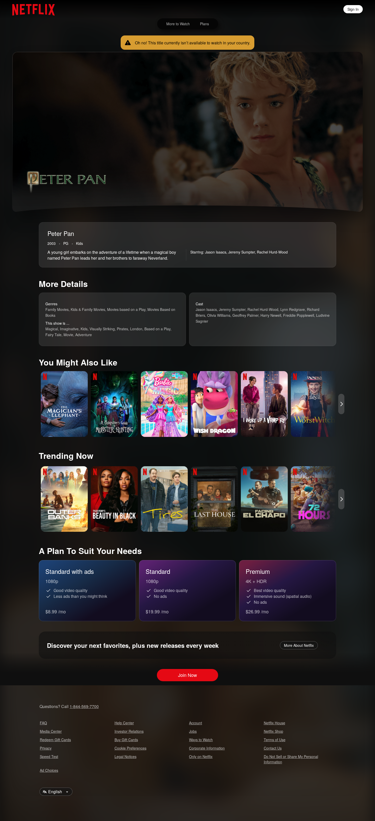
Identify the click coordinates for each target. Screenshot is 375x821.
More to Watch (178, 23)
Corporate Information (207, 748)
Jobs (193, 731)
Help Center (124, 722)
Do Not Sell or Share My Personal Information (291, 759)
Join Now (187, 675)
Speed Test (49, 756)
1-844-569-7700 (84, 706)
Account (195, 722)
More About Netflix (299, 645)
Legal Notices (125, 756)
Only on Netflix (200, 756)
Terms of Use (274, 739)
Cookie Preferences (130, 748)
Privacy (46, 748)
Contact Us (273, 748)
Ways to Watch (201, 739)
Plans (204, 23)
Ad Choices (49, 770)
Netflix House (274, 722)
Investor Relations (129, 731)
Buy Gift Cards (126, 739)
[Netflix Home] (31, 9)
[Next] (341, 404)
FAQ (43, 722)
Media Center (51, 731)
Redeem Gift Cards (55, 739)
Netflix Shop (273, 731)
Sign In (353, 9)
